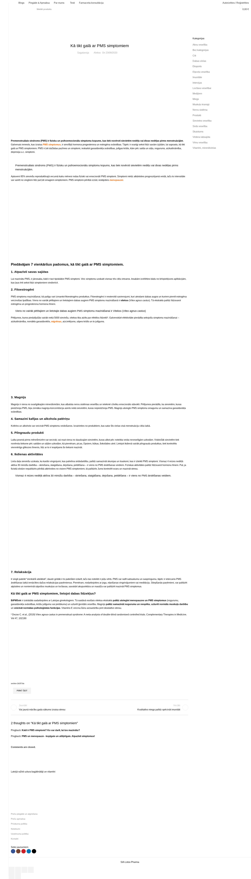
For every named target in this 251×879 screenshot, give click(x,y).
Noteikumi (15, 829)
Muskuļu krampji (201, 104)
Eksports (197, 66)
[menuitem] (208, 3)
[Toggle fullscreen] (24, 870)
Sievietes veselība (35, 26)
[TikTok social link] (34, 851)
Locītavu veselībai (202, 88)
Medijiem (197, 93)
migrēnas (56, 321)
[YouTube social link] (23, 851)
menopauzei (116, 180)
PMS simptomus (52, 144)
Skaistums (198, 131)
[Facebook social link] (13, 851)
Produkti (197, 115)
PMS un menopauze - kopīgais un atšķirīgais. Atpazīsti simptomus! (58, 736)
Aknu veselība (200, 44)
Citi (194, 55)
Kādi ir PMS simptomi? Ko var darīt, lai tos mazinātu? (51, 730)
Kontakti (14, 839)
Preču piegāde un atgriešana (24, 814)
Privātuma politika (19, 824)
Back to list (99, 707)
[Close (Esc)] (12, 870)
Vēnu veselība (200, 142)
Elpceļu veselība (201, 72)
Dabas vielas (199, 61)
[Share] (18, 870)
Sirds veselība (200, 126)
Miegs (196, 99)
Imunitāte (197, 77)
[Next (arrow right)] (18, 876)
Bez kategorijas (201, 50)
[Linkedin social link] (29, 851)
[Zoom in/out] (31, 870)
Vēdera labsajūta (201, 137)
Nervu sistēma (200, 110)
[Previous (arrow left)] (12, 876)
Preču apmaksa (18, 819)
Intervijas (197, 83)
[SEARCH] (229, 9)
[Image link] (32, 765)
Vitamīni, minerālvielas (204, 148)
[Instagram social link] (18, 851)
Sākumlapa (17, 26)
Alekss (97, 52)
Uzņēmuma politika (19, 833)
